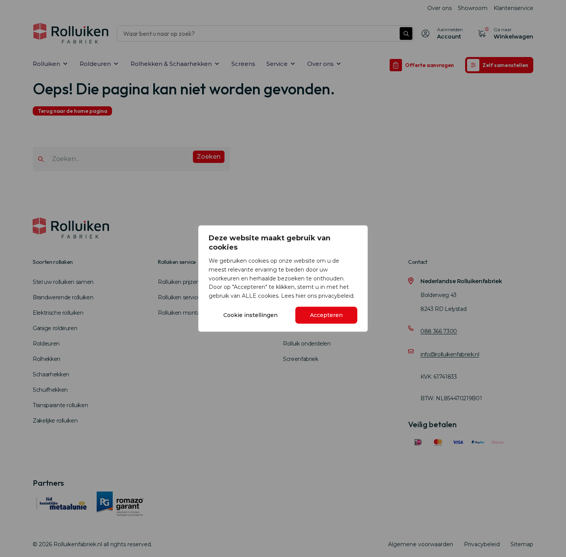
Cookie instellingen (250, 315)
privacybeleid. (336, 295)
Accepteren (326, 315)
